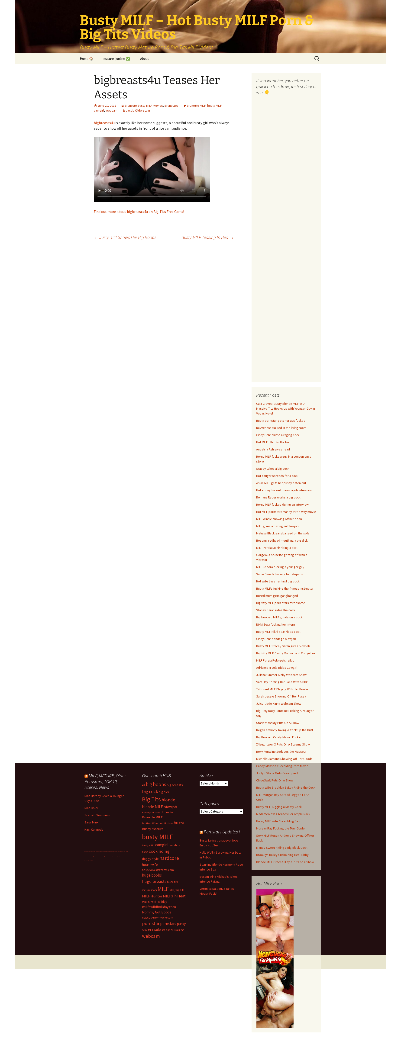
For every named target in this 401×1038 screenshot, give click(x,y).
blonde (168, 800)
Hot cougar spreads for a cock (277, 476)
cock (145, 852)
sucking (179, 930)
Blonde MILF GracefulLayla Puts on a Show (285, 862)
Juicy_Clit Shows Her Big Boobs (125, 237)
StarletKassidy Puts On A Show (277, 723)
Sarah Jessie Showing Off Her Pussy (281, 696)
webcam (111, 110)
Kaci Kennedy (93, 829)
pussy (181, 923)
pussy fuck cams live (121, 856)
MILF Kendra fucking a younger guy (280, 567)
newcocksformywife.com (157, 917)
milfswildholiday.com (159, 906)
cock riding (159, 851)
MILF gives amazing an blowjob (277, 526)
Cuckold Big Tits (105, 851)
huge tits (172, 882)
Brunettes (171, 105)
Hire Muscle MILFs (90, 860)
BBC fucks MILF (123, 851)
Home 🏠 (87, 58)
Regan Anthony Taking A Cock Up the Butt (284, 730)
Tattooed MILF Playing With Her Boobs (282, 689)
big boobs (156, 784)
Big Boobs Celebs (112, 851)
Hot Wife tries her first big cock (278, 581)
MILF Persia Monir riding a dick (277, 548)
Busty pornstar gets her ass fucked (280, 420)
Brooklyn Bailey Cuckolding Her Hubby (282, 855)
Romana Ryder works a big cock (278, 497)
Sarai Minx (91, 822)
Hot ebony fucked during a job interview (284, 490)
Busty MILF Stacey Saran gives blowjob (283, 646)
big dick (164, 792)
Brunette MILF (196, 105)
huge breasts (154, 881)
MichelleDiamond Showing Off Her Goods (284, 759)
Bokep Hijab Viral (94, 851)
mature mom (149, 890)
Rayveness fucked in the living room (281, 428)
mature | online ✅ (116, 58)
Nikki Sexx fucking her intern (275, 624)
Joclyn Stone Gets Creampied (277, 773)
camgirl (99, 110)
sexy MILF (148, 930)
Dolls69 (100, 856)
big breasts (175, 785)
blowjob (170, 806)
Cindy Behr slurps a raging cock (278, 435)
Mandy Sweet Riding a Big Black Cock (281, 847)
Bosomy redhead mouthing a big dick (282, 540)
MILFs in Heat (174, 896)
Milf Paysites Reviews (106, 856)
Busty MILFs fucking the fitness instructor (285, 588)
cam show (174, 845)
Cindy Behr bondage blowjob (276, 639)
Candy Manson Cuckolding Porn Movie (282, 766)
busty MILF (214, 105)
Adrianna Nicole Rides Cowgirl (276, 667)
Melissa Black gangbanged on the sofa (283, 533)
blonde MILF (152, 806)
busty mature (152, 828)
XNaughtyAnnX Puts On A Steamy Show (283, 744)
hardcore (169, 858)
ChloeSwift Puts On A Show (274, 780)
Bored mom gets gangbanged (277, 596)
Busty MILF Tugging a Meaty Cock (279, 807)
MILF (163, 889)
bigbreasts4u (104, 122)
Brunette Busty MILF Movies (144, 105)
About (144, 58)
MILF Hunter (152, 896)
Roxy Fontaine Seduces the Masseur (281, 751)
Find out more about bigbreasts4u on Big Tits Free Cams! (139, 211)
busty (179, 823)
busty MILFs (148, 845)
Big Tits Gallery (95, 856)
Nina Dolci (91, 808)
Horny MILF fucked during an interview (282, 504)
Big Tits (151, 799)
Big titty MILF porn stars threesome (280, 603)
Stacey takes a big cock (272, 468)
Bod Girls (118, 851)
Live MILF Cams (87, 851)
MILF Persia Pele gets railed (275, 660)
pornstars (168, 923)
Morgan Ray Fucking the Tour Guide (280, 828)
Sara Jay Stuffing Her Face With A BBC (282, 682)
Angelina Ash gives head (273, 449)
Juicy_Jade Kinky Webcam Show (278, 703)
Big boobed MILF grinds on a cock (279, 617)
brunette (167, 812)
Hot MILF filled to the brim (273, 442)
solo (157, 929)
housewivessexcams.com (158, 870)
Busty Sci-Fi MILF (113, 856)
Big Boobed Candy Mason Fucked (279, 737)
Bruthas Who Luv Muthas (157, 823)
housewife (150, 864)
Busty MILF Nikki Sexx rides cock (278, 632)
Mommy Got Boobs (156, 912)
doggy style (150, 859)
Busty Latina (99, 851)
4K (143, 785)
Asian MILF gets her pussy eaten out (281, 483)
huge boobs (152, 875)
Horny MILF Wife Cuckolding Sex (278, 821)
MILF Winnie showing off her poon (279, 519)
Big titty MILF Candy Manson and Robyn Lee (286, 653)
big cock (150, 791)
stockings (168, 930)
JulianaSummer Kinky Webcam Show (281, 675)
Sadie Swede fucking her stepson (279, 574)
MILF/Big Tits (176, 890)
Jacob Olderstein (138, 110)
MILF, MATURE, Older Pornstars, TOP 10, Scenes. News (105, 781)
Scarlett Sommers (97, 815)
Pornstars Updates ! (222, 832)
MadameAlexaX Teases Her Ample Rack (283, 814)
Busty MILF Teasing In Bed (207, 237)
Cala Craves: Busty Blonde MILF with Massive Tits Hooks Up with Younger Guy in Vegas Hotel (285, 408)
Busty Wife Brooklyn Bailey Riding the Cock (285, 787)
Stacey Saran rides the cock (275, 610)
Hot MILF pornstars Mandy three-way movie (286, 512)
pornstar (150, 923)
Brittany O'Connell (151, 812)
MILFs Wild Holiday (154, 902)
